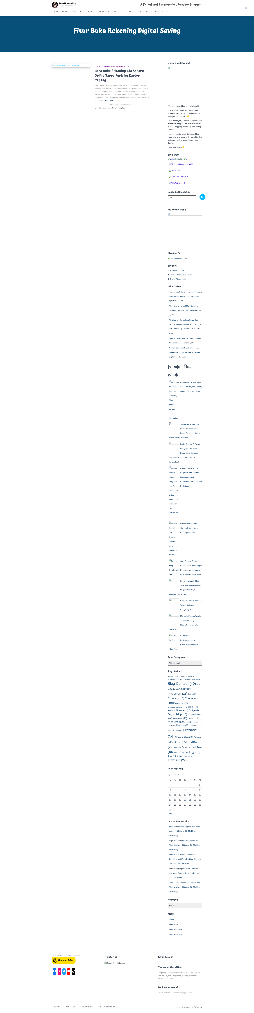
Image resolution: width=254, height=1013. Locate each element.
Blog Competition (193, 679)
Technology (190, 752)
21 (190, 800)
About (65, 11)
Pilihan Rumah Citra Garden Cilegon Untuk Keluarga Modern (189, 528)
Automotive (173, 679)
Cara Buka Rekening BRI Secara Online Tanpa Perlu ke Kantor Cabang (119, 75)
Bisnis (183, 679)
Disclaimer (70, 1007)
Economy (103, 11)
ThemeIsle (198, 1007)
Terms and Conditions (107, 1007)
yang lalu (118, 108)
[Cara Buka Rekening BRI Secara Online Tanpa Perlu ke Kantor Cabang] (71, 65)
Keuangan (194, 725)
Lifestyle (129, 11)
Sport (176, 752)
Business (175, 689)
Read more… (110, 100)
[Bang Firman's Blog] (64, 4)
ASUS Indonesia (189, 676)
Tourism (181, 756)
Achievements (161, 11)
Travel (189, 756)
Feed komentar (175, 929)
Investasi (172, 725)
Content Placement (102, 66)
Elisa (171, 827)
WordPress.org (175, 934)
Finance (114, 66)
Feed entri (173, 924)
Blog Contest (182, 684)
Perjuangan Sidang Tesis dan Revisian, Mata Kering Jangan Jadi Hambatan (191, 386)
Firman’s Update (177, 270)
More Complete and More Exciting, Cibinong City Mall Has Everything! (184, 831)
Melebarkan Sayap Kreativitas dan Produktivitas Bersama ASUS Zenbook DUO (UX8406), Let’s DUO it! (185, 324)
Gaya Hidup (177, 714)
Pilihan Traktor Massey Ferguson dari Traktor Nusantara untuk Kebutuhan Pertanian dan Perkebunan (191, 477)
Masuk (172, 919)
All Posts (77, 11)
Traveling (177, 760)
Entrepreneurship (176, 707)
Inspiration (197, 722)
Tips (172, 756)
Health (193, 718)
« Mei (170, 814)
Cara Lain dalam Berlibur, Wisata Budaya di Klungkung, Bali (191, 605)
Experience (144, 11)
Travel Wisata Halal (178, 279)
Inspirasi (187, 722)
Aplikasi (171, 676)
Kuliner (171, 731)
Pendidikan (178, 742)
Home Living (175, 721)
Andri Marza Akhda (177, 854)
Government (178, 718)
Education (90, 11)
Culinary (192, 694)
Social (116, 11)
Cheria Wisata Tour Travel (181, 275)
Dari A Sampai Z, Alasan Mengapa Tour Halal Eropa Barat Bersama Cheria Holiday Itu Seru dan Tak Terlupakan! (184, 453)
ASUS (179, 676)
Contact (57, 1007)
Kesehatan (182, 725)
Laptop (178, 731)
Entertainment (180, 703)
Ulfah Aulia (173, 882)
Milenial (179, 737)
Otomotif (188, 737)
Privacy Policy (86, 1007)
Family (171, 710)
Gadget (120, 66)
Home (56, 11)
